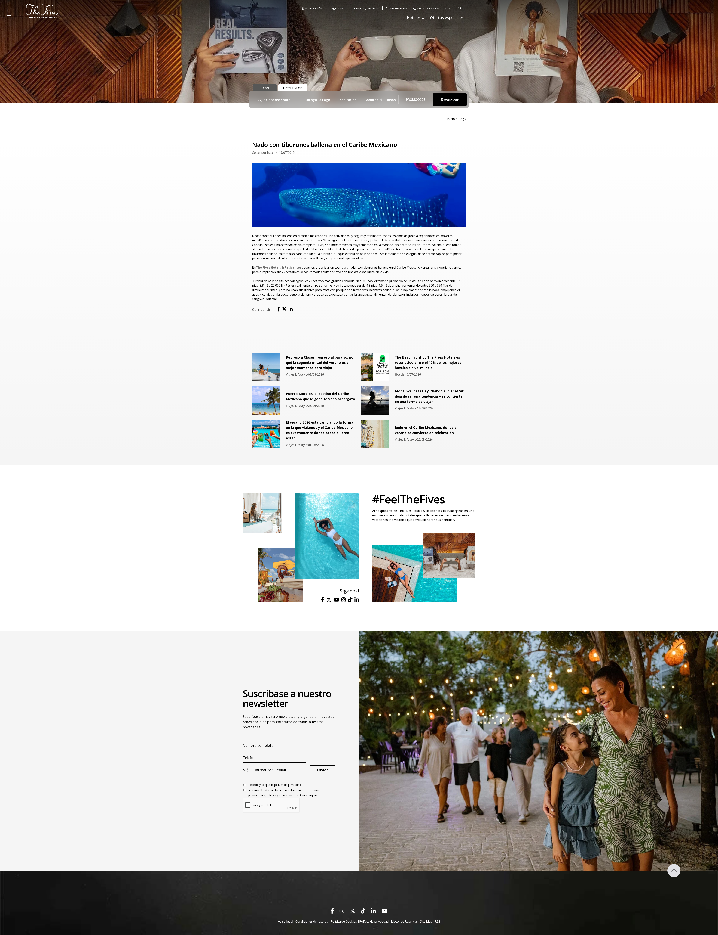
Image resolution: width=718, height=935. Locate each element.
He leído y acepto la (274, 785)
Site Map (426, 921)
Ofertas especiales (447, 17)
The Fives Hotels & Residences (278, 267)
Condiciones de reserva (311, 921)
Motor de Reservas (404, 921)
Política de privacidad (374, 921)
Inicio (451, 118)
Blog (460, 118)
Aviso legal (285, 921)
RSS (437, 921)
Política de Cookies (344, 921)
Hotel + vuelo (293, 88)
